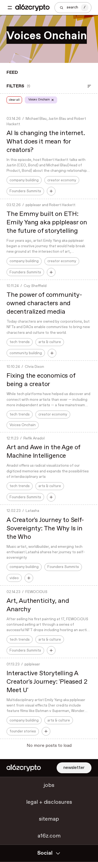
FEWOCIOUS (36, 591)
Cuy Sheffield (35, 285)
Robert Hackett (62, 205)
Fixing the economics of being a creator (41, 380)
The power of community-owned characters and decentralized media (44, 303)
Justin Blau (57, 118)
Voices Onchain (23, 425)
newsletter (74, 768)
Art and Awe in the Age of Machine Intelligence (43, 451)
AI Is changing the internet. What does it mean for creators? (46, 141)
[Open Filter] (89, 86)
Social (45, 853)
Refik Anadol (34, 438)
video (14, 578)
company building (24, 180)
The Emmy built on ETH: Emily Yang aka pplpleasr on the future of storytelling (47, 222)
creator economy (61, 180)
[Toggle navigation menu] (10, 7)
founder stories (23, 731)
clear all (14, 100)
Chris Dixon (34, 366)
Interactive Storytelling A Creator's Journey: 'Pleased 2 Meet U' (47, 682)
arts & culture (49, 342)
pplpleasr (33, 205)
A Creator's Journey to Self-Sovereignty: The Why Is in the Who (45, 528)
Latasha (32, 510)
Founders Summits (25, 191)
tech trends (20, 342)
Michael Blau (36, 118)
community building (26, 353)
